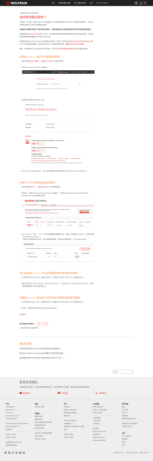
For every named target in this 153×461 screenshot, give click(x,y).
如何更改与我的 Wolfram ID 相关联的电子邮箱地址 (40, 348)
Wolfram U (67, 407)
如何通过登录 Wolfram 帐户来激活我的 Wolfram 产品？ (41, 358)
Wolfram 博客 (68, 437)
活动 (123, 445)
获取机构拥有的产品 (129, 419)
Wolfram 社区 (68, 434)
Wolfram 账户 (78, 41)
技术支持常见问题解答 (130, 423)
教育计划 (67, 416)
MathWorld (96, 434)
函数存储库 (39, 419)
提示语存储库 (39, 428)
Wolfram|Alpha (98, 407)
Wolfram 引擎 (10, 434)
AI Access (9, 413)
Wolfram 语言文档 (70, 410)
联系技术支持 (126, 426)
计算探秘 (96, 423)
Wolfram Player (11, 437)
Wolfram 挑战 (97, 413)
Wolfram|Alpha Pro (12, 426)
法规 (127, 453)
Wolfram (121, 453)
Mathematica (10, 410)
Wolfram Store (33, 34)
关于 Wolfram (126, 436)
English (22, 314)
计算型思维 (97, 420)
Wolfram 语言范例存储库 (43, 433)
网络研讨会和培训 (70, 413)
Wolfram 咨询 (39, 407)
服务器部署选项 (11, 445)
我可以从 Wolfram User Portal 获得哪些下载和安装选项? (41, 353)
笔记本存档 (39, 436)
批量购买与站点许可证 (14, 442)
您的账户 (125, 416)
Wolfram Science (99, 437)
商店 (123, 407)
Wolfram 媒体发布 (99, 440)
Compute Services (12, 416)
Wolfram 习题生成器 (100, 410)
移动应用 (9, 429)
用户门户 (32, 187)
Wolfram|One (10, 407)
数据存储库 (39, 416)
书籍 (65, 429)
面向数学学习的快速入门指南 (74, 426)
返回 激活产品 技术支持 (29, 13)
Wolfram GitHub (40, 439)
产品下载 (125, 410)
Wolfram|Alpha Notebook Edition (17, 423)
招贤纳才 (125, 439)
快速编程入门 (68, 423)
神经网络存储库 (40, 425)
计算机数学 (97, 418)
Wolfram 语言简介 (70, 420)
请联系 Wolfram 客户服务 (74, 44)
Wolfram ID (50, 61)
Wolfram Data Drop (99, 431)
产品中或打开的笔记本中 (68, 49)
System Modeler (11, 419)
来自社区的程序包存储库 (43, 422)
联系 (123, 442)
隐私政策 (134, 453)
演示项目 (96, 428)
